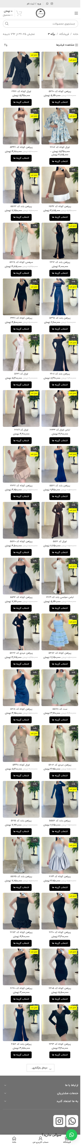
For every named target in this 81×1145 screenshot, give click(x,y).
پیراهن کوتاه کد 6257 (20, 1127)
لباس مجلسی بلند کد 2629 (57, 583)
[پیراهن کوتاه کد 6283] (20, 889)
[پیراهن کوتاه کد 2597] (58, 181)
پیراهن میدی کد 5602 (57, 746)
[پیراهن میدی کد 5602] (58, 726)
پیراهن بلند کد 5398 (57, 311)
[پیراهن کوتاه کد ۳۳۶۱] (20, 290)
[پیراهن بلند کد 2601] (58, 345)
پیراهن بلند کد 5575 (20, 855)
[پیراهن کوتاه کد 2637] (20, 454)
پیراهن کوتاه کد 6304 (58, 1127)
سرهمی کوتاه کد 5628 (20, 256)
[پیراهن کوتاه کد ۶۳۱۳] (58, 998)
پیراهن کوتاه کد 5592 (20, 583)
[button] (68, 1134)
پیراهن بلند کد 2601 (58, 365)
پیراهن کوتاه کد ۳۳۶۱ (20, 311)
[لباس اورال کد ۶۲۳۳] (58, 399)
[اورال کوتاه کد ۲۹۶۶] (20, 69)
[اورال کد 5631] (20, 345)
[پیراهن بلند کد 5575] (20, 835)
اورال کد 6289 (21, 420)
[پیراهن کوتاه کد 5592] (20, 562)
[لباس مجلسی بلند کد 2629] (58, 562)
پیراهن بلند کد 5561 (57, 474)
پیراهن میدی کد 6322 (20, 1073)
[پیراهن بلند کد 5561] (58, 454)
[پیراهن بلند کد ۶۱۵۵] (58, 1052)
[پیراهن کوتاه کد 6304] (58, 1107)
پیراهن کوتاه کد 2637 (20, 474)
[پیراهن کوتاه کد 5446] (20, 124)
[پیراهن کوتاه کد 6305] (58, 943)
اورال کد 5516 (58, 529)
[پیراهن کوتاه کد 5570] (20, 508)
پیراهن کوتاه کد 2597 (58, 202)
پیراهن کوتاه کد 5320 (58, 90)
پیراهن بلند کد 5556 (57, 801)
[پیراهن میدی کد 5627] (20, 617)
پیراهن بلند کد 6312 (57, 256)
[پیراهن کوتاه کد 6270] (20, 943)
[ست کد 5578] (58, 671)
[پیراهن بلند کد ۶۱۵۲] (20, 998)
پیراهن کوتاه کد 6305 (58, 964)
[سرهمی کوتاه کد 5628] (20, 236)
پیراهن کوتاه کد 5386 (57, 637)
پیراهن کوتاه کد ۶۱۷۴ (58, 855)
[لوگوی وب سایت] (39, 13)
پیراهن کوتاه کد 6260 (58, 909)
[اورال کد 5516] (58, 508)
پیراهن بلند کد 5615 (20, 801)
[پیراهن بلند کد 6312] (58, 236)
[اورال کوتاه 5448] (20, 726)
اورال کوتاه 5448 (20, 746)
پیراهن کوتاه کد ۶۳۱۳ (58, 1018)
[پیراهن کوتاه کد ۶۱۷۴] (58, 835)
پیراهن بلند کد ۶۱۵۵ (57, 1073)
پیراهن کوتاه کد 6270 (20, 964)
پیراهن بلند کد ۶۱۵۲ (20, 1018)
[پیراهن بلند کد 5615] (20, 780)
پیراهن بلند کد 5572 (20, 202)
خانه (72, 34)
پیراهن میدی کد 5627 (20, 637)
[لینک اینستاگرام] (50, 4)
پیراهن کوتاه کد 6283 (20, 909)
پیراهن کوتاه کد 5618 (20, 692)
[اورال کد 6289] (20, 399)
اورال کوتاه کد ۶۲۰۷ (58, 144)
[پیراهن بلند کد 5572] (20, 181)
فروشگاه (61, 34)
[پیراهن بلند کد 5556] (58, 780)
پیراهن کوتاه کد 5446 (20, 144)
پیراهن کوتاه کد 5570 (20, 529)
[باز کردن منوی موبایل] (73, 13)
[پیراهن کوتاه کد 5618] (20, 671)
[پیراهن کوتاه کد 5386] (58, 617)
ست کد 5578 (57, 692)
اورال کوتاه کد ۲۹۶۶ (20, 90)
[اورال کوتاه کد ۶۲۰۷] (58, 124)
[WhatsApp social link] (46, 4)
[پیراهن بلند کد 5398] (58, 290)
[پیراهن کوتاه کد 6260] (58, 889)
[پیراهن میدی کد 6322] (20, 1052)
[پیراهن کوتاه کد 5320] (58, 69)
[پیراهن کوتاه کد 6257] (20, 1107)
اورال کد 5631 (20, 365)
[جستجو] (7, 24)
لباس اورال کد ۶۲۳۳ (57, 420)
